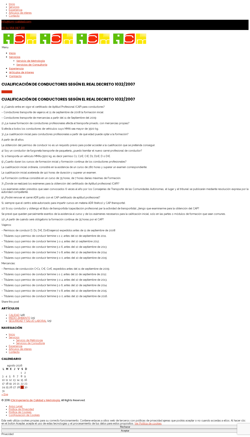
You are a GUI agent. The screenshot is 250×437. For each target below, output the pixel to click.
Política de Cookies (20, 412)
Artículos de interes (20, 12)
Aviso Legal (16, 406)
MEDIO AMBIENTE (19, 318)
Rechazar (125, 426)
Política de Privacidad (21, 409)
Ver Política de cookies (148, 423)
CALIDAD (6, 91)
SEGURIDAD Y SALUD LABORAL (27, 320)
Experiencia (15, 9)
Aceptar (125, 430)
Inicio (12, 4)
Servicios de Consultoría (31, 65)
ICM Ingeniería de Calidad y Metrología (35, 400)
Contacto (14, 15)
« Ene (4, 394)
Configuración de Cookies (24, 415)
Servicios (14, 6)
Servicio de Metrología (30, 61)
